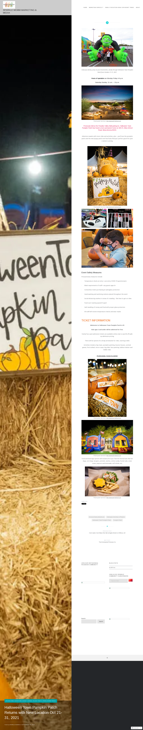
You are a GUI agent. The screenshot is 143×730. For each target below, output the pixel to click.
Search (83, 618)
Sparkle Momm (15, 724)
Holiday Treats (37, 701)
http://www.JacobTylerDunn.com (114, 121)
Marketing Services (95, 7)
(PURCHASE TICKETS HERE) (107, 356)
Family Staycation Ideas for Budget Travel (119, 7)
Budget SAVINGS (27, 701)
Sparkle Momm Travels (49, 701)
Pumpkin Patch (117, 520)
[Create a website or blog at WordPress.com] (107, 657)
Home (85, 7)
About (138, 7)
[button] (94, 218)
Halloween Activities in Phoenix (116, 517)
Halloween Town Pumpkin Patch (102, 520)
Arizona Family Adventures (14, 701)
